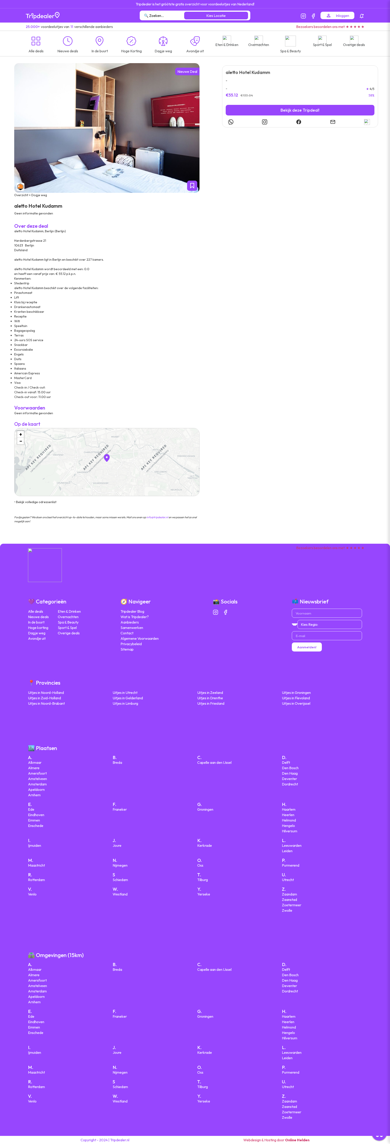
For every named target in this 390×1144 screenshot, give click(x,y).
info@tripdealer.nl (157, 517)
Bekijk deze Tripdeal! (300, 110)
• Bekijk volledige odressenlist (35, 502)
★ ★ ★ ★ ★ (355, 26)
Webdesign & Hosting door (276, 1140)
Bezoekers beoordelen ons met (320, 26)
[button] (107, 458)
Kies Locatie (216, 15)
